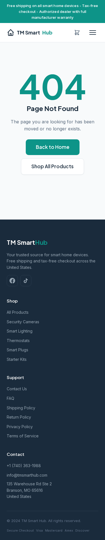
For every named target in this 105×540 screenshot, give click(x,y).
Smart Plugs (17, 349)
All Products (18, 312)
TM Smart (34, 32)
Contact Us (17, 388)
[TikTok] (25, 280)
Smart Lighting (19, 331)
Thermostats (18, 340)
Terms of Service (23, 435)
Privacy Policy (20, 426)
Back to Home (52, 147)
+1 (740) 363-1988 (24, 465)
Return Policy (19, 417)
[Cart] (77, 32)
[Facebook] (12, 280)
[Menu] (92, 32)
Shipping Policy (21, 407)
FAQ (10, 398)
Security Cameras (23, 321)
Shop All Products (52, 166)
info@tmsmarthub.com (27, 475)
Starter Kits (17, 359)
